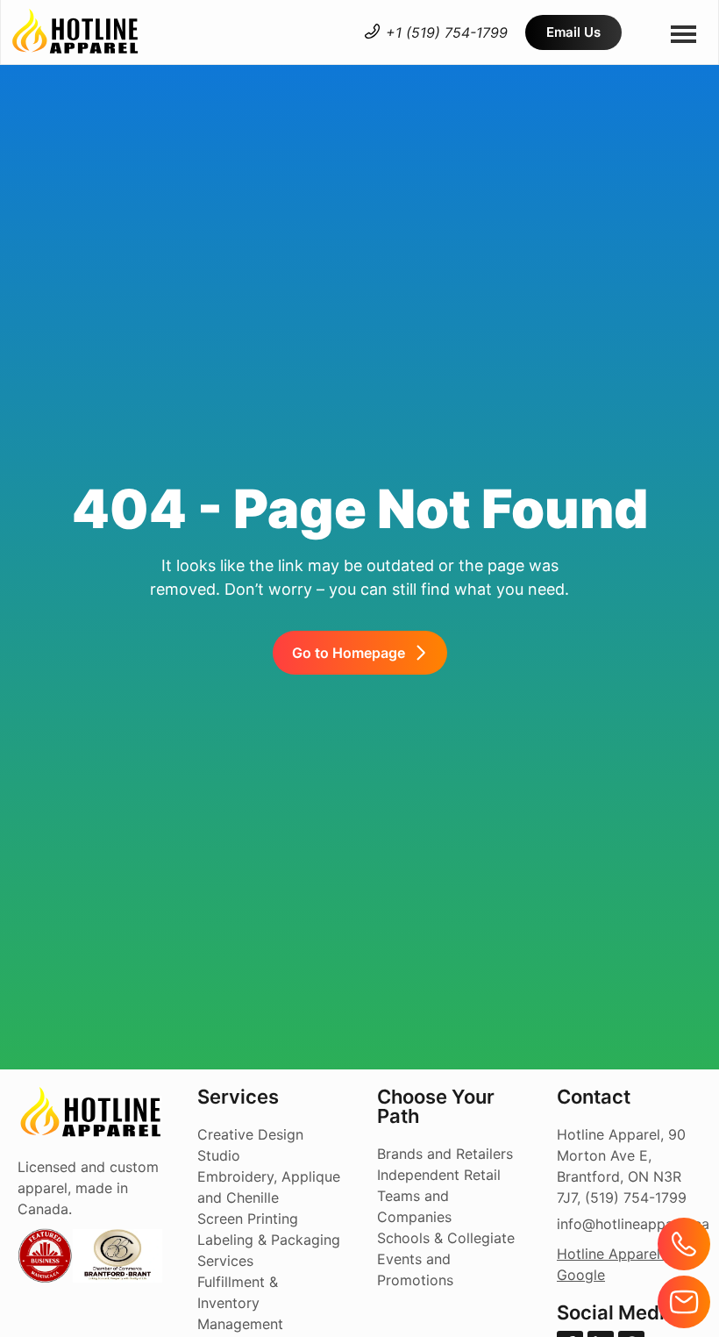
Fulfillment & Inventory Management (240, 1303)
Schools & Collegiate (446, 1238)
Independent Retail (439, 1174)
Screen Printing (247, 1218)
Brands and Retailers (445, 1153)
